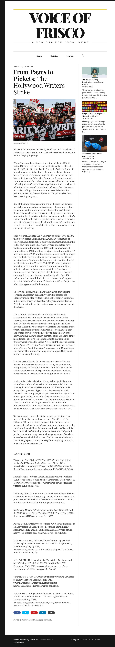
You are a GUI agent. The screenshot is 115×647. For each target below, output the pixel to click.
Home (39, 56)
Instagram (75, 640)
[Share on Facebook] (17, 612)
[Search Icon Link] (83, 56)
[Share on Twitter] (25, 612)
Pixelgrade (19, 642)
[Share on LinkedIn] (42, 612)
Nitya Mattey (18, 66)
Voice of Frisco (60, 24)
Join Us (70, 56)
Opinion (54, 56)
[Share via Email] (51, 612)
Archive (25, 620)
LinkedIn (86, 640)
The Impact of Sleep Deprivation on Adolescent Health (93, 82)
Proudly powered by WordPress (25, 640)
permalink (46, 620)
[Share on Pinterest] (34, 612)
